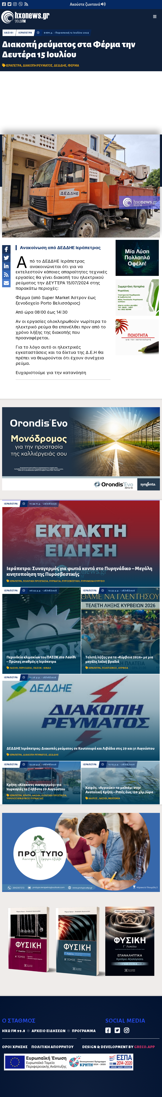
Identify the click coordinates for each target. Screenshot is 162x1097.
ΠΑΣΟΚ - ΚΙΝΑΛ (42, 668)
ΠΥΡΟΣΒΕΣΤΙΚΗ (71, 581)
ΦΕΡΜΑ (73, 65)
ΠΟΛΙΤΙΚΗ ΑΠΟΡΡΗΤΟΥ (52, 1047)
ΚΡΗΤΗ (27, 795)
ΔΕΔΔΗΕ (60, 65)
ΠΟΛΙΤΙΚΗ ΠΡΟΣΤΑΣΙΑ (35, 581)
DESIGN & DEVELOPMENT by (118, 1047)
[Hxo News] (25, 18)
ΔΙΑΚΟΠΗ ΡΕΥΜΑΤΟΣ (38, 65)
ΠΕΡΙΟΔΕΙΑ (25, 668)
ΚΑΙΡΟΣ (93, 798)
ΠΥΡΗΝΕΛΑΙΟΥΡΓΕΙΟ (93, 581)
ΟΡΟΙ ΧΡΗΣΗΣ (15, 1047)
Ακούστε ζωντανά (85, 4)
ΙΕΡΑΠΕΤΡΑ (25, 33)
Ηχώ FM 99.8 (13, 1031)
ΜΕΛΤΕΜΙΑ (114, 798)
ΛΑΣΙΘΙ (9, 33)
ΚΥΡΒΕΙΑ (123, 668)
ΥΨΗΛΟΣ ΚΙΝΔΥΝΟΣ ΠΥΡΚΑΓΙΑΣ (25, 798)
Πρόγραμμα (84, 1031)
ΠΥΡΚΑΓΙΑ (55, 581)
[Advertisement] (81, 102)
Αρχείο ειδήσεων (49, 1031)
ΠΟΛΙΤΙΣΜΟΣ (109, 668)
